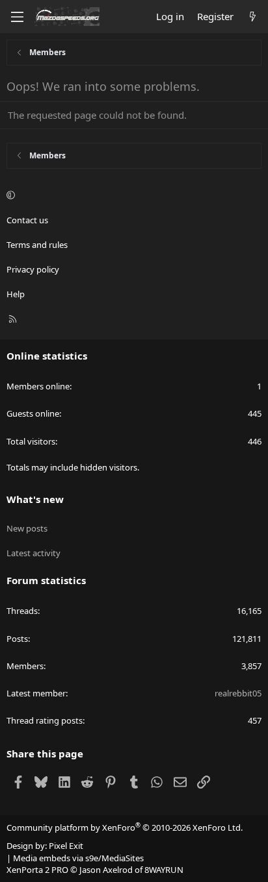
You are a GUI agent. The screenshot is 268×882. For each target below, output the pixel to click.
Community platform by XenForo (125, 827)
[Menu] (17, 17)
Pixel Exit (66, 845)
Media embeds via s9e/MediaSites (78, 858)
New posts (27, 528)
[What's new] (252, 16)
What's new (35, 499)
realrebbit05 (238, 693)
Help (16, 294)
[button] (132, 195)
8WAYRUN (163, 870)
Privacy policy (33, 269)
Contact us (27, 220)
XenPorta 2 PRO (37, 870)
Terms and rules (37, 245)
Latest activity (33, 553)
